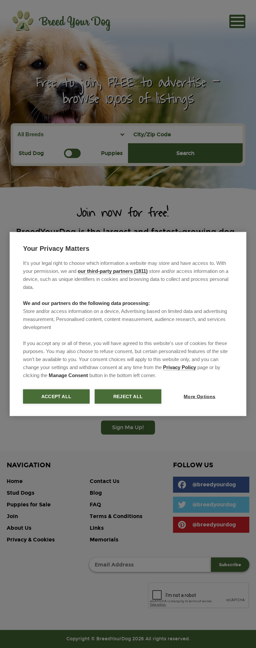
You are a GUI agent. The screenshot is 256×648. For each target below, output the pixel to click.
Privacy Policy (179, 367)
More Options (199, 396)
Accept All (56, 396)
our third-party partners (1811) (113, 271)
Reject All (128, 396)
